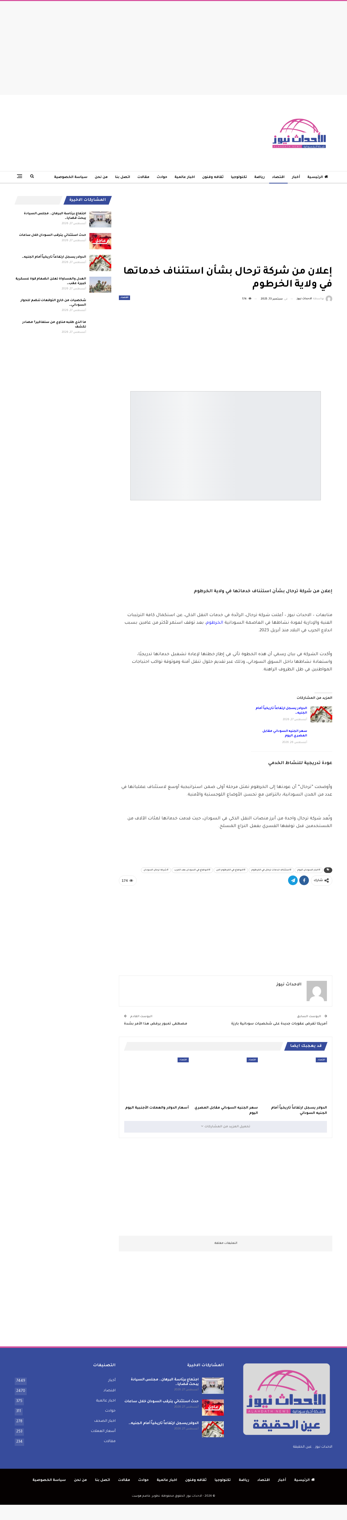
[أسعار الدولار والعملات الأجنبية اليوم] (156, 1080)
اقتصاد (278, 177)
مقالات (143, 177)
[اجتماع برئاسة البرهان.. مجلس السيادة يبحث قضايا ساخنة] (100, 219)
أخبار (296, 177)
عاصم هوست (141, 1496)
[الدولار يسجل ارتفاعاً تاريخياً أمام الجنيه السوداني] (321, 714)
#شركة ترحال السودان (156, 870)
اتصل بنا (122, 177)
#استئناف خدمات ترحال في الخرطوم (271, 870)
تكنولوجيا (239, 177)
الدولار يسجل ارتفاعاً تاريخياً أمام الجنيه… (54, 257)
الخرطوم (214, 623)
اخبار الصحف (105, 1421)
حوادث (162, 177)
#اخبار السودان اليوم (308, 870)
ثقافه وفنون (213, 177)
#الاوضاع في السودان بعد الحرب (192, 870)
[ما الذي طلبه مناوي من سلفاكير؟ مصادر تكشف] (100, 328)
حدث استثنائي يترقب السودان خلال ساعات (52, 235)
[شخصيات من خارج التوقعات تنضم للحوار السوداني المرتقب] (100, 306)
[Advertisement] (173, 47)
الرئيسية (315, 177)
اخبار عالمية (185, 177)
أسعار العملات (103, 1431)
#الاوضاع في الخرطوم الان (230, 870)
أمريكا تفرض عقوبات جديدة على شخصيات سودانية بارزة (279, 1024)
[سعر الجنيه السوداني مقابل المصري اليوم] (321, 737)
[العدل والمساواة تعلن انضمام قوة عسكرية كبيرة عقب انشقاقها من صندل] (100, 285)
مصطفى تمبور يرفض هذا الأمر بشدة (155, 1024)
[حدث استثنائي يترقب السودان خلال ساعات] (100, 241)
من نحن (101, 177)
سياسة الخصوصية (70, 177)
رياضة (259, 177)
